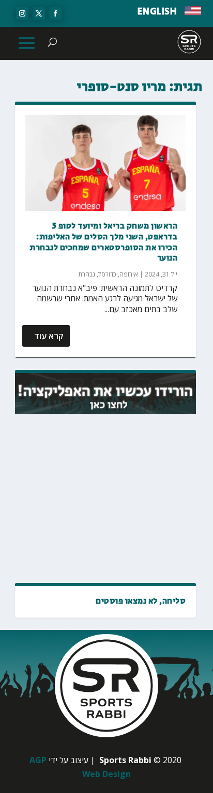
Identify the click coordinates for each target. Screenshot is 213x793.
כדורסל (107, 274)
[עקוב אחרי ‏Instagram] (22, 13)
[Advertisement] (105, 498)
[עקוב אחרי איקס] (39, 13)
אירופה (128, 274)
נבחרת (86, 274)
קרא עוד (49, 336)
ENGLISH (157, 12)
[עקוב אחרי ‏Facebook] (55, 13)
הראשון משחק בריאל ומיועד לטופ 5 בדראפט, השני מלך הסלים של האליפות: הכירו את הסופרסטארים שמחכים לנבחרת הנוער (103, 242)
